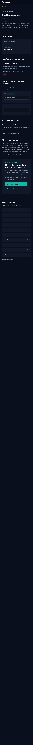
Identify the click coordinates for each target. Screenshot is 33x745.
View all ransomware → (8, 259)
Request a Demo (11, 188)
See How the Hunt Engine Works (16, 184)
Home (2, 6)
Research (8, 6)
